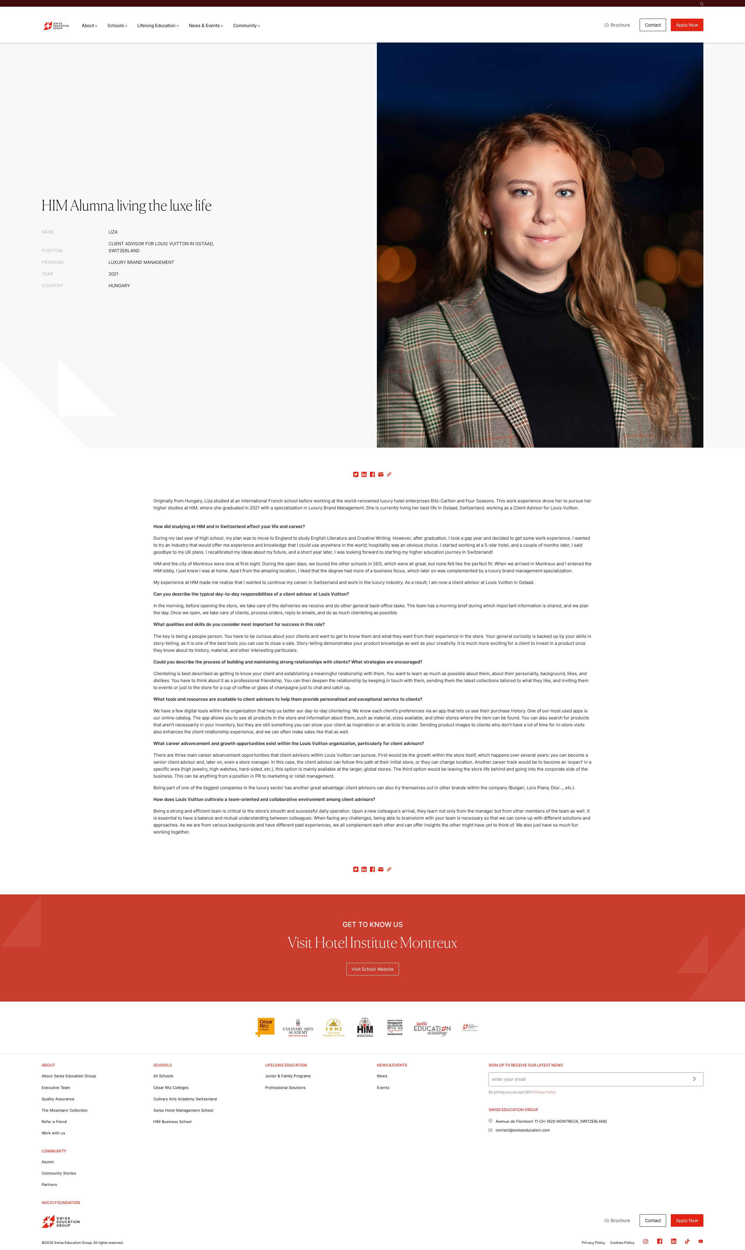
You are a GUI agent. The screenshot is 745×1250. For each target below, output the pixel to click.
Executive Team (56, 1087)
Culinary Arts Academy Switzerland (185, 1099)
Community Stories (59, 1173)
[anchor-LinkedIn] (669, 1242)
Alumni (48, 1161)
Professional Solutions (285, 1087)
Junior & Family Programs (288, 1076)
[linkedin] (364, 475)
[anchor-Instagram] (641, 1242)
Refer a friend (54, 1121)
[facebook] (372, 475)
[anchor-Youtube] (696, 1242)
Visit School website (373, 969)
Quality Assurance (58, 1099)
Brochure (620, 25)
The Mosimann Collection (65, 1110)
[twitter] (356, 475)
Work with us (53, 1133)
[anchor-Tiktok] (682, 1242)
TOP (726, 1220)
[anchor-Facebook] (655, 1242)
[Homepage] (56, 25)
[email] (381, 475)
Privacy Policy (544, 1092)
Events (383, 1087)
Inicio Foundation (61, 1202)
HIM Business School (172, 1121)
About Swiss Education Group (69, 1076)
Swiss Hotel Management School (183, 1110)
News (382, 1076)
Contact (653, 25)
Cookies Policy (622, 1242)
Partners (49, 1184)
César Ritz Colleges (171, 1087)
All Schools (163, 1076)
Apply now (687, 25)
